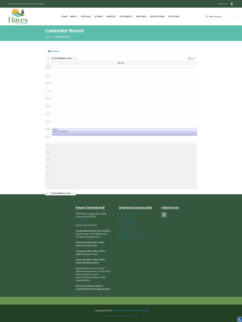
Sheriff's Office (126, 218)
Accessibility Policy (130, 316)
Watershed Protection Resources (135, 238)
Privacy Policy (111, 316)
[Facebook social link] (232, 4)
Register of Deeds (127, 228)
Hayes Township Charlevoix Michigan (131, 310)
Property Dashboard (128, 223)
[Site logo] (18, 16)
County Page (125, 213)
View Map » (81, 219)
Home (48, 36)
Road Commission (127, 233)
